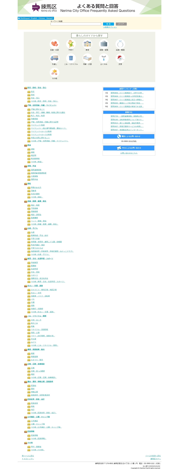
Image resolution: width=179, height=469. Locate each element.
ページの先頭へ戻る (153, 456)
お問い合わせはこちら (128, 153)
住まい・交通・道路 (35, 286)
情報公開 (34, 392)
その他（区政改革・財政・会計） (44, 413)
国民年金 (34, 179)
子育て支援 (35, 239)
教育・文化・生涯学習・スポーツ (40, 259)
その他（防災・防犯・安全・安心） (44, 101)
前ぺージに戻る (28, 456)
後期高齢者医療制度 (38, 173)
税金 (29, 145)
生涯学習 (34, 269)
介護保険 (34, 176)
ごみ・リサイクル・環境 (37, 316)
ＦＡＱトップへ (28, 459)
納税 (32, 152)
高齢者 (33, 191)
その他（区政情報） (38, 438)
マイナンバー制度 (38, 125)
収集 (32, 326)
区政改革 (34, 403)
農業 (32, 353)
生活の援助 (35, 194)
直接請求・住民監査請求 (40, 395)
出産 (32, 232)
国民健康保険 (36, 170)
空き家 (33, 339)
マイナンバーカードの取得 (41, 131)
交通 (32, 302)
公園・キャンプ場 (38, 424)
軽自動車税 (35, 158)
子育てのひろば (37, 248)
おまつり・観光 (37, 360)
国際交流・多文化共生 (39, 278)
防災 (32, 92)
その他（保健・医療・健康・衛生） (44, 224)
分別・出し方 (36, 320)
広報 (32, 368)
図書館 (33, 266)
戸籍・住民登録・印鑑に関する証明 (44, 122)
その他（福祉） (37, 197)
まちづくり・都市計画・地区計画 (44, 290)
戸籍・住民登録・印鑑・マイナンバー (42, 105)
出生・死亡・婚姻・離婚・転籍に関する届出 (48, 112)
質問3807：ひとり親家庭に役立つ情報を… (127, 100)
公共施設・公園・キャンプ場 (39, 417)
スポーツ (34, 275)
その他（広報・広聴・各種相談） (44, 377)
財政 (32, 406)
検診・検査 (35, 205)
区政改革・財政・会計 (36, 399)
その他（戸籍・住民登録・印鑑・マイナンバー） (50, 141)
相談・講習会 (36, 215)
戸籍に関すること (38, 109)
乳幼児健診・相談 (38, 245)
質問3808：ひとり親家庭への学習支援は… (127, 96)
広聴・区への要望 (38, 371)
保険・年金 (32, 166)
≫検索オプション (110, 27)
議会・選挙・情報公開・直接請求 (40, 381)
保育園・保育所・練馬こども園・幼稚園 (46, 242)
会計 (32, 409)
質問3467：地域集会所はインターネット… (127, 130)
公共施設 (34, 421)
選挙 (32, 389)
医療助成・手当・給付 (39, 235)
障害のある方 (36, 187)
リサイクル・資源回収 (39, 329)
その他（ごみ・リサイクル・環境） (44, 345)
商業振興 (34, 357)
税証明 (33, 155)
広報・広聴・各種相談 (36, 364)
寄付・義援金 (36, 447)
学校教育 (34, 263)
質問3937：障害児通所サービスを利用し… (127, 126)
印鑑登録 (34, 119)
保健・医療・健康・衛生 (37, 201)
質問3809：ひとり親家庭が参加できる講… (127, 106)
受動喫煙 (34, 211)
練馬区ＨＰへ (156, 459)
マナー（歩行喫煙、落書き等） (43, 336)
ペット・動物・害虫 (38, 221)
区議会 (33, 386)
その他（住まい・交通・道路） (43, 312)
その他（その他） (38, 450)
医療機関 (34, 218)
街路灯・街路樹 (37, 309)
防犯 (32, 95)
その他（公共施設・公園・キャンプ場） (46, 427)
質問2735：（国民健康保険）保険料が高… (127, 116)
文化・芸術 (35, 272)
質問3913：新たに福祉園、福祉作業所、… (127, 123)
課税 (32, 149)
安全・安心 (35, 98)
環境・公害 (35, 333)
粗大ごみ (34, 323)
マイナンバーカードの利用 (41, 135)
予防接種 (34, 208)
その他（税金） (37, 162)
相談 (32, 374)
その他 (30, 443)
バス (32, 299)
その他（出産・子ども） (40, 254)
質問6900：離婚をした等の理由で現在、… (127, 103)
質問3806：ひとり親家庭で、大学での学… (127, 93)
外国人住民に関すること (40, 138)
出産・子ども (33, 228)
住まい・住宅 (36, 293)
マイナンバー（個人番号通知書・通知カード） (49, 128)
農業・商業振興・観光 (36, 349)
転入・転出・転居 (38, 116)
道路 (32, 305)
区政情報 (31, 431)
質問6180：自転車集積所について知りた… (127, 120)
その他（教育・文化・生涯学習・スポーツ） (48, 281)
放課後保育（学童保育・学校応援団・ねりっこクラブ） (52, 251)
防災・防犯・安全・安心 (37, 88)
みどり (33, 342)
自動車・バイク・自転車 (40, 296)
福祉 (29, 183)
